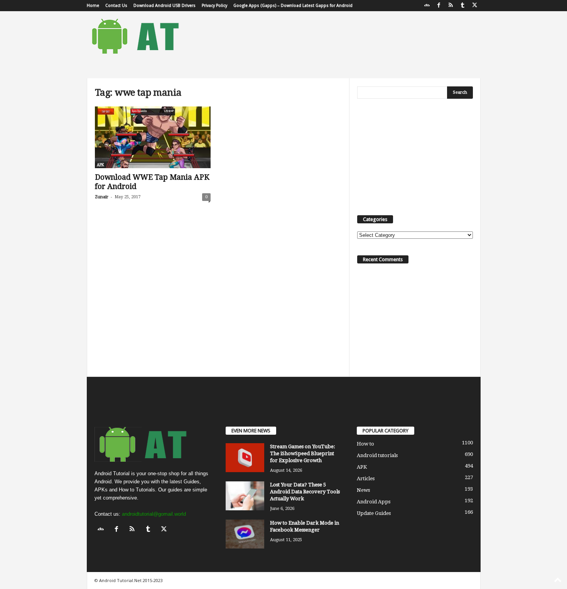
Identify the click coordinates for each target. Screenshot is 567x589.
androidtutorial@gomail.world (154, 514)
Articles (366, 478)
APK (100, 165)
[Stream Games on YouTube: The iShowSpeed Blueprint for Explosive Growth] (245, 457)
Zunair (101, 196)
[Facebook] (439, 5)
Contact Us (116, 5)
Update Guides (374, 513)
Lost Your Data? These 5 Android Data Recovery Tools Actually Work (305, 491)
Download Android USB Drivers (164, 5)
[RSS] (451, 5)
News (363, 490)
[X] (474, 5)
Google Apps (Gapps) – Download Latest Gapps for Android (293, 5)
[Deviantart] (427, 5)
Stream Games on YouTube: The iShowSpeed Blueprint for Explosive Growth (302, 453)
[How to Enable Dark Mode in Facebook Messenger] (245, 534)
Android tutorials (377, 455)
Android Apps (373, 502)
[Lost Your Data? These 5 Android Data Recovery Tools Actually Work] (245, 495)
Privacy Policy (214, 5)
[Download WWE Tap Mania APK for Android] (153, 137)
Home (93, 5)
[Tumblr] (462, 5)
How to (365, 444)
